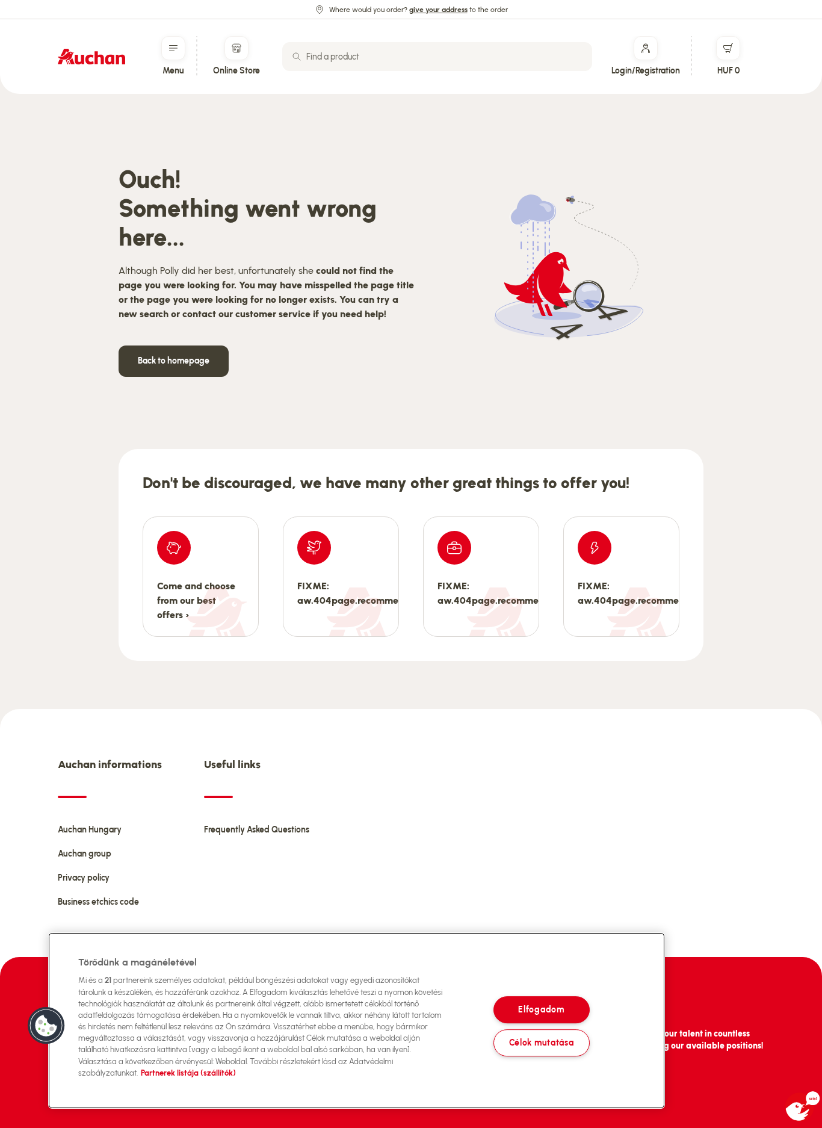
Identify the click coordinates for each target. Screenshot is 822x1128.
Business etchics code (98, 902)
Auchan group (84, 854)
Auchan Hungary (90, 830)
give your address (438, 9)
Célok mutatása (541, 1042)
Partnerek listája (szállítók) (188, 1072)
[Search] (296, 56)
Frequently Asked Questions (256, 830)
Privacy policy (84, 878)
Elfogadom (541, 1009)
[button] (46, 1025)
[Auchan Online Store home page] (91, 56)
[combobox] (437, 56)
